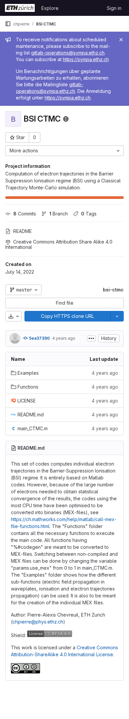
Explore (50, 8)
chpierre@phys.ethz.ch (38, 621)
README (22, 231)
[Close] (121, 40)
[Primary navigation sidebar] (8, 24)
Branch (58, 213)
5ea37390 (39, 338)
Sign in (114, 8)
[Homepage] (20, 8)
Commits (24, 213)
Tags (89, 213)
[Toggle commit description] (91, 338)
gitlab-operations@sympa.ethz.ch (68, 53)
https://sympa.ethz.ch (86, 59)
